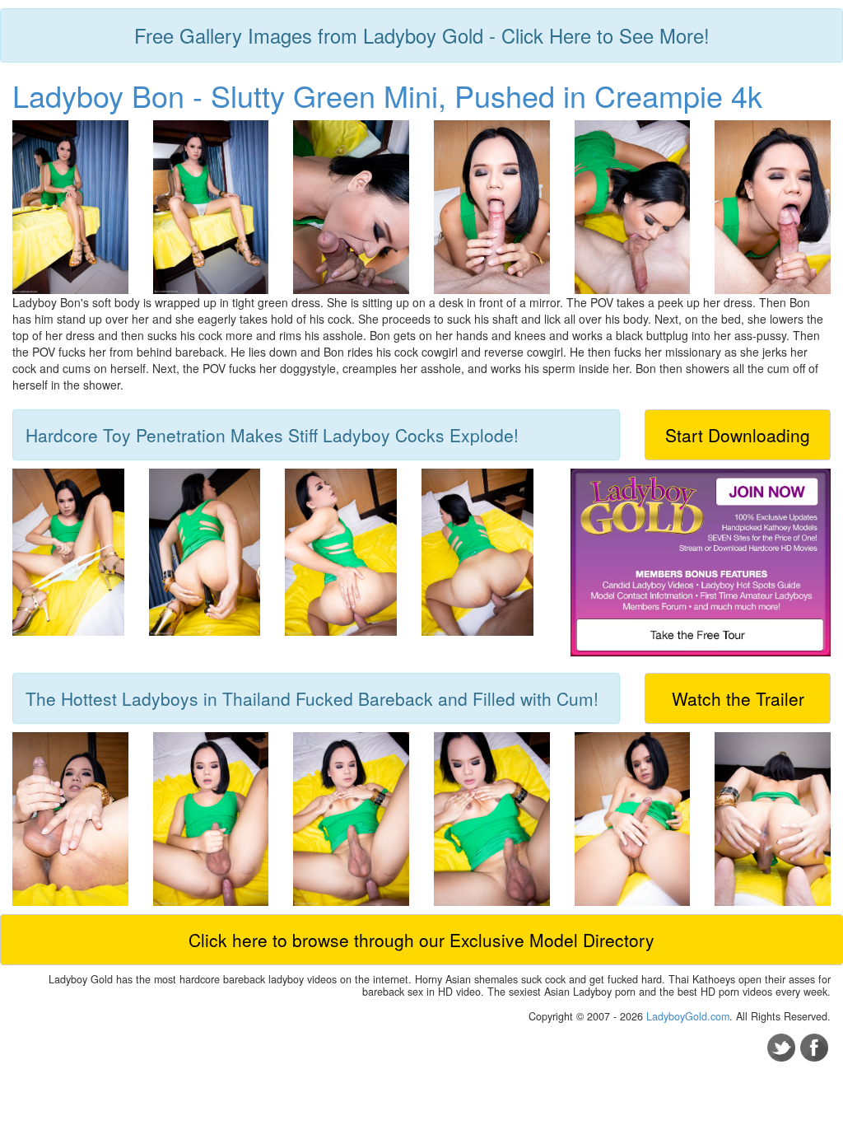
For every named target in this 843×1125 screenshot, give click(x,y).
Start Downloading (737, 434)
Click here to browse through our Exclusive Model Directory (421, 939)
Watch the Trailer (738, 698)
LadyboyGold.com (687, 1016)
